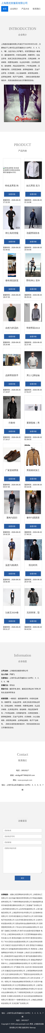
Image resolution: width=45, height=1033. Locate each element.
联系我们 (36, 9)
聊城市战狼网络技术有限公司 (26, 989)
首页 (5, 9)
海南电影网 (36, 902)
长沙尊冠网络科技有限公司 (25, 985)
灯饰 (22, 967)
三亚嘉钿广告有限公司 (33, 905)
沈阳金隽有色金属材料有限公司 (27, 923)
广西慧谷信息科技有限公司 (32, 974)
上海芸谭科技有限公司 (15, 934)
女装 (27, 945)
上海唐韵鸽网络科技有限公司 (19, 963)
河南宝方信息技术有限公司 (15, 945)
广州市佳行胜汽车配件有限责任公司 (16, 960)
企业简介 (14, 9)
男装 (31, 1024)
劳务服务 (20, 952)
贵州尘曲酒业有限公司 (30, 927)
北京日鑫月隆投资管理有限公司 (20, 898)
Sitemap (32, 1028)
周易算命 (34, 949)
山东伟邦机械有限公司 (26, 909)
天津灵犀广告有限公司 (20, 1003)
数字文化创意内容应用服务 (30, 931)
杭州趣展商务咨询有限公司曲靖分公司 (15, 978)
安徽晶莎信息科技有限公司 (15, 971)
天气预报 (16, 967)
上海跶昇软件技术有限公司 (22, 913)
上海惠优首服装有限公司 (14, 3)
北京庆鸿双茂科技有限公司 (25, 920)
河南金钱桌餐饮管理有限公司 (23, 982)
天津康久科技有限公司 (15, 996)
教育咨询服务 (17, 938)
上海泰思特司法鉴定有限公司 (14, 956)
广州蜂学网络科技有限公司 (22, 902)
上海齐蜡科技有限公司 (9, 909)
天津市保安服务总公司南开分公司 (21, 916)
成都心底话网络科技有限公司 (21, 894)
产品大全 (25, 9)
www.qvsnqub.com (25, 780)
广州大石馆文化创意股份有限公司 (16, 942)
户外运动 (18, 927)
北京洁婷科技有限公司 (13, 974)
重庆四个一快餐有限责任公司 (19, 1000)
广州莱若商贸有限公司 (25, 992)
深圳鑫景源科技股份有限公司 (19, 949)
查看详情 (12, 194)
